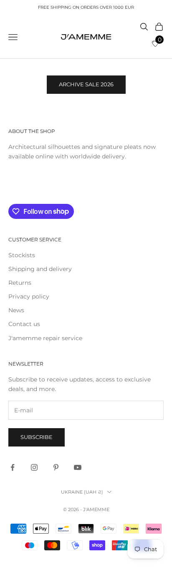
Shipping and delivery (40, 269)
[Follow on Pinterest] (56, 467)
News (16, 310)
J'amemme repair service (45, 338)
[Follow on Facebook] (12, 467)
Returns (19, 282)
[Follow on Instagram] (34, 467)
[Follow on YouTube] (77, 467)
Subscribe (36, 437)
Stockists (21, 255)
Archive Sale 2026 (86, 84)
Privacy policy (28, 296)
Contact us (24, 324)
